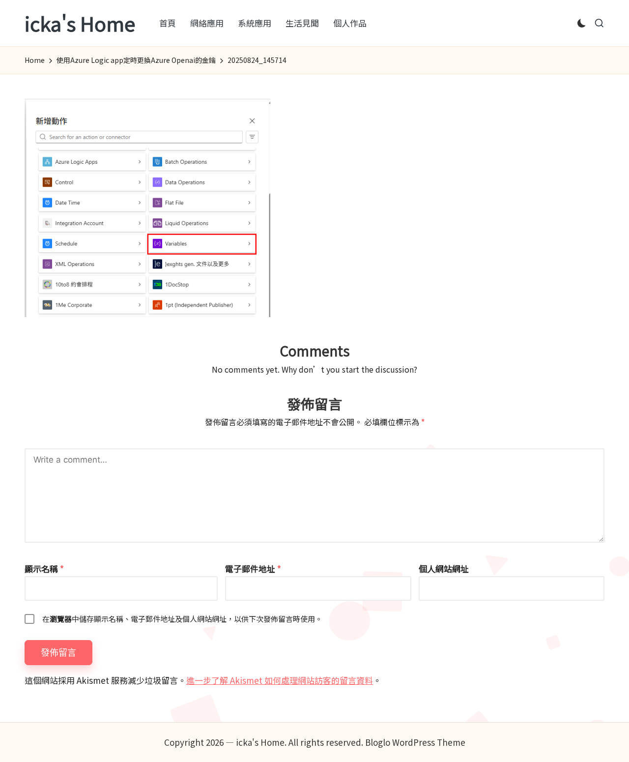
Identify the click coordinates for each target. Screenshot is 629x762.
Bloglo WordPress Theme (415, 742)
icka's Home (80, 23)
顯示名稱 (44, 568)
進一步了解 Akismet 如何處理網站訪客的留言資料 (279, 680)
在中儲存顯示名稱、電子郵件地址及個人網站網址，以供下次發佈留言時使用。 (182, 619)
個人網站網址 (444, 568)
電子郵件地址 (253, 568)
